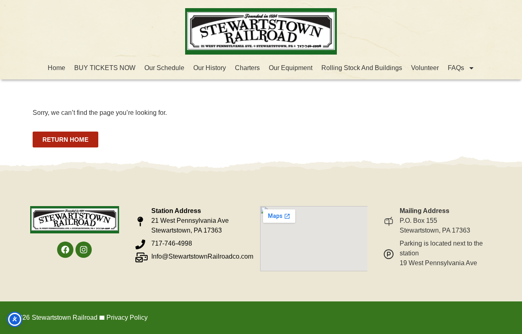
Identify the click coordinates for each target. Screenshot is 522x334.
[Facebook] (65, 250)
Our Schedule (164, 67)
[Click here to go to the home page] (261, 31)
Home (56, 67)
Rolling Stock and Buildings (361, 67)
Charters (247, 67)
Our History (209, 67)
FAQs (456, 67)
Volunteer (425, 67)
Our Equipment (290, 67)
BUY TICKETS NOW (104, 67)
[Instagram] (83, 250)
